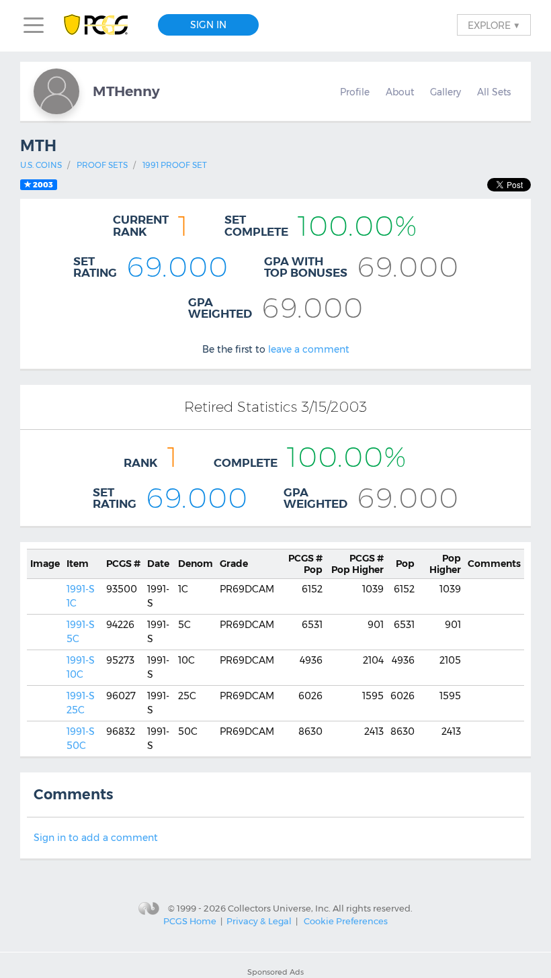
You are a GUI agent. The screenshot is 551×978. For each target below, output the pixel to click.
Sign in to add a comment (96, 838)
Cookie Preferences (346, 921)
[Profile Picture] (56, 91)
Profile (355, 92)
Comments (494, 564)
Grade (234, 564)
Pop (305, 564)
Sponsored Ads (275, 972)
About (400, 92)
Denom (195, 564)
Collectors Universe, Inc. (279, 907)
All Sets (494, 92)
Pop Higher (357, 564)
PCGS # (123, 564)
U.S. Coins (41, 165)
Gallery (445, 92)
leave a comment (308, 349)
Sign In (208, 25)
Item (78, 564)
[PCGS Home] (102, 25)
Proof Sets (102, 165)
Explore (494, 25)
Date (158, 564)
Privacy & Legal (259, 921)
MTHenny (126, 91)
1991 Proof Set (174, 165)
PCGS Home (189, 921)
